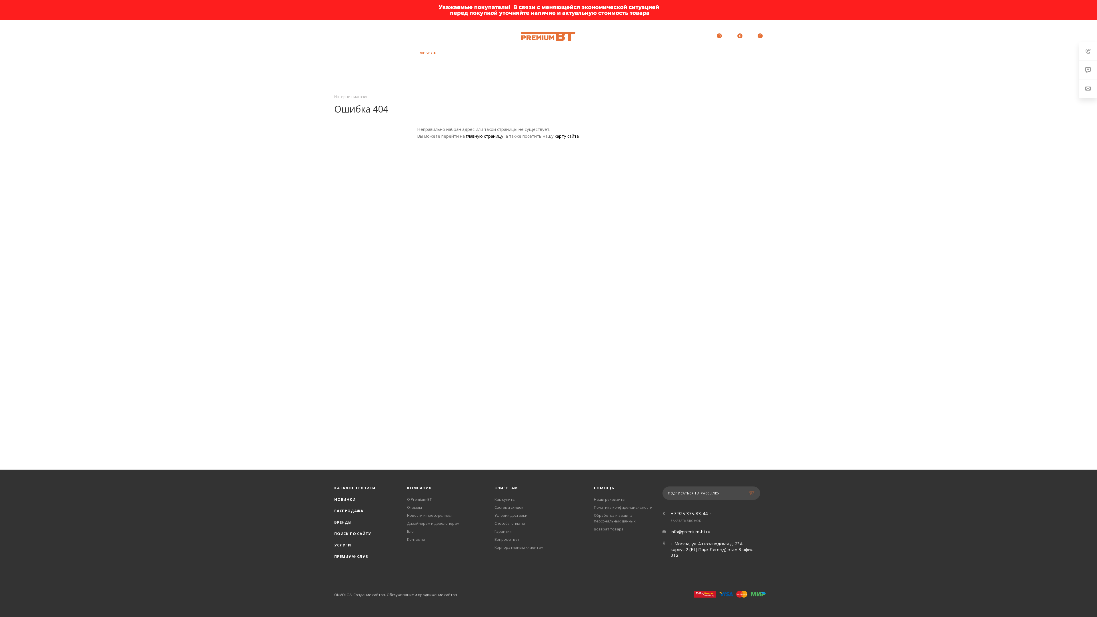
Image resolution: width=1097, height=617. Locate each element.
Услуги (342, 545)
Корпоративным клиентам (519, 547)
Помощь (604, 487)
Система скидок (509, 507)
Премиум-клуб (351, 556)
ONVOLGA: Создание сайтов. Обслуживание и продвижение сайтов (395, 594)
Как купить (505, 499)
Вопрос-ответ (507, 539)
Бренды (343, 522)
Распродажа (348, 510)
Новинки (345, 499)
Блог (411, 531)
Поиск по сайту (352, 533)
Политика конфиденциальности (623, 507)
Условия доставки (511, 515)
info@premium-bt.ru (690, 531)
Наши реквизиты (609, 499)
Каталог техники (354, 487)
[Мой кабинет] (693, 36)
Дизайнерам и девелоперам (433, 523)
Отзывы (414, 507)
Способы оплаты (510, 523)
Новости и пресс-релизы (429, 515)
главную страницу (484, 136)
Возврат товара (609, 529)
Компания (419, 487)
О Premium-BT (419, 499)
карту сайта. (567, 136)
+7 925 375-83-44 (378, 36)
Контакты (416, 539)
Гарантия (503, 531)
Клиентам (506, 487)
